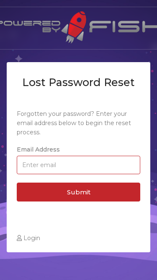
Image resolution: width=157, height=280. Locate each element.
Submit (78, 192)
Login (31, 238)
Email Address (38, 149)
